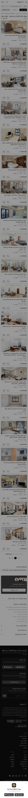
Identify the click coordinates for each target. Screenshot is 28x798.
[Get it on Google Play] (9, 794)
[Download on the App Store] (19, 794)
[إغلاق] (26, 783)
